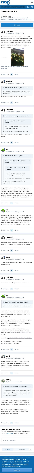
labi (7, 149)
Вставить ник (5, 74)
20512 (8, 257)
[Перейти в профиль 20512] (3, 258)
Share (8, 449)
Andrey (8, 380)
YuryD (8, 356)
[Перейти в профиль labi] (3, 150)
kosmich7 (9, 81)
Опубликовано (15, 33)
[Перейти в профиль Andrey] (3, 381)
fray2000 (8, 16)
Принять (17, 470)
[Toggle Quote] (4, 87)
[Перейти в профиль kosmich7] (3, 82)
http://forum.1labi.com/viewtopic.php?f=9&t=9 (19, 338)
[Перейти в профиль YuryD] (3, 357)
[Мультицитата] (11, 74)
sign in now (10, 433)
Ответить (17, 25)
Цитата (16, 74)
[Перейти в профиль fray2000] (3, 32)
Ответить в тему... (10, 440)
